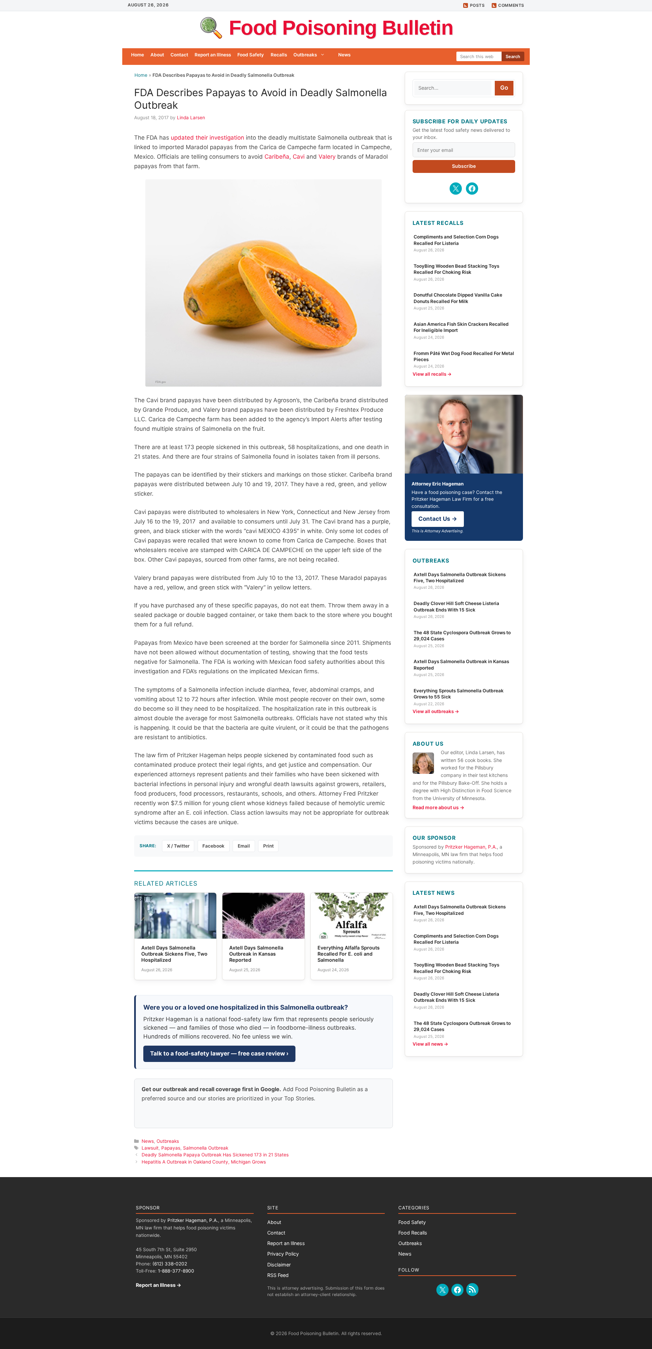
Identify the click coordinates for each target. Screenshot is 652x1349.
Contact (179, 54)
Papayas (170, 1148)
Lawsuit (150, 1148)
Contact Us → (437, 518)
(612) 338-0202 (169, 1263)
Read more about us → (438, 807)
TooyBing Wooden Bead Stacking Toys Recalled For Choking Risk (456, 269)
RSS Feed (278, 1275)
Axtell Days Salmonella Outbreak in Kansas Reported (461, 664)
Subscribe (464, 166)
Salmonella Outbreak (205, 1148)
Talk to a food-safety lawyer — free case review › (219, 1053)
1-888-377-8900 (176, 1271)
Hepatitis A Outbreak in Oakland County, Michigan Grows (204, 1162)
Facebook (213, 846)
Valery (327, 156)
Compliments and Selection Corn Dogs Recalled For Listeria (456, 240)
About (157, 54)
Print (268, 846)
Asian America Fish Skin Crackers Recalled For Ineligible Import (461, 327)
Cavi (299, 156)
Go (504, 87)
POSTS (477, 5)
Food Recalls (412, 1233)
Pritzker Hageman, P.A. (471, 847)
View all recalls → (432, 374)
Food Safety (250, 54)
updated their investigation (207, 137)
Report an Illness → (158, 1285)
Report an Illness (213, 54)
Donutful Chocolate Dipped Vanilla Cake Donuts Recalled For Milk (458, 298)
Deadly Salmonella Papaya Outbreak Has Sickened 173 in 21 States (215, 1154)
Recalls (279, 54)
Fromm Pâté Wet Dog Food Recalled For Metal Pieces (464, 356)
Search (513, 56)
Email (244, 846)
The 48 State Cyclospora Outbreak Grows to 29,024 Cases (462, 635)
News (344, 54)
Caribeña (277, 156)
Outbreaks (305, 54)
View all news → (430, 1044)
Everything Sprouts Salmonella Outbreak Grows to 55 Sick (459, 693)
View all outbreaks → (436, 711)
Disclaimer (279, 1264)
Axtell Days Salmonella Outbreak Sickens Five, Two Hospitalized (460, 577)
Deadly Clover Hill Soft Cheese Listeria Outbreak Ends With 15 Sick (456, 606)
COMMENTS (511, 5)
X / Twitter (178, 846)
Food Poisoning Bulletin (341, 27)
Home (137, 54)
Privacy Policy (283, 1254)
